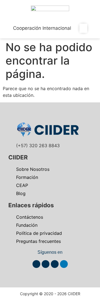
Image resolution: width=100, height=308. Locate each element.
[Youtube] (45, 264)
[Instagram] (55, 264)
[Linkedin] (64, 264)
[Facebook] (36, 264)
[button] (83, 28)
